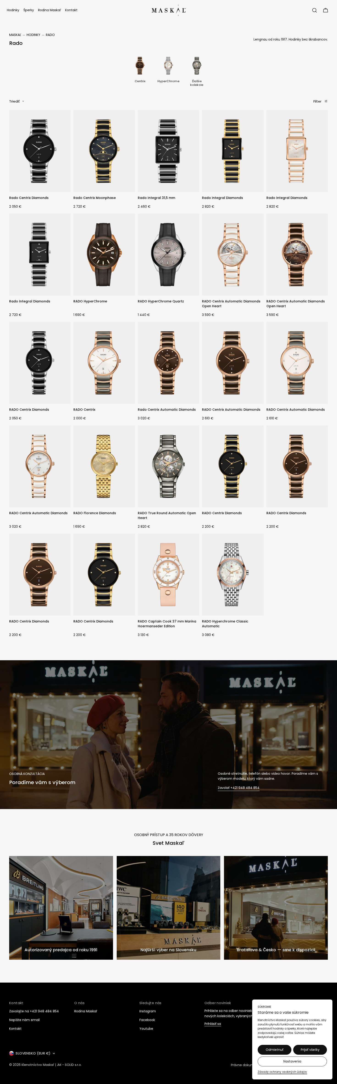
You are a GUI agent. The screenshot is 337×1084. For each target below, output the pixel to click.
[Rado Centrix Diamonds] (40, 151)
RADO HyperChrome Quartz (161, 301)
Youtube (146, 1028)
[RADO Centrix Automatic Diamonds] (232, 363)
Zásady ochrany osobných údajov (282, 1072)
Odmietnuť (274, 1049)
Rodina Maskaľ (85, 1011)
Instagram (147, 1011)
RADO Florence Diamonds (94, 513)
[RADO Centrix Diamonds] (40, 363)
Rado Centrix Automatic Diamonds (167, 409)
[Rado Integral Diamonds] (232, 151)
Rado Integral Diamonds (222, 198)
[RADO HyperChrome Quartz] (168, 255)
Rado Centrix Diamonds (29, 198)
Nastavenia (292, 1061)
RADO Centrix (84, 409)
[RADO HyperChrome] (104, 255)
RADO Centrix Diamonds (29, 409)
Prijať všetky (310, 1049)
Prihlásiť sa (212, 1024)
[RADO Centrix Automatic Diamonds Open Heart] (232, 255)
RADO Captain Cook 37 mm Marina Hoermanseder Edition (167, 623)
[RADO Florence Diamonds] (104, 466)
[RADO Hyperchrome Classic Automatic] (232, 575)
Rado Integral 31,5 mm (156, 198)
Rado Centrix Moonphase (94, 198)
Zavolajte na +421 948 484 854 (34, 1011)
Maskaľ (15, 35)
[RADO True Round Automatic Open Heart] (168, 466)
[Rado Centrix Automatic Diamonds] (168, 363)
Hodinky (33, 35)
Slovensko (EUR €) (33, 1053)
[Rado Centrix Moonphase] (104, 151)
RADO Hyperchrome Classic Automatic (225, 623)
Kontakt (15, 1028)
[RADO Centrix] (104, 363)
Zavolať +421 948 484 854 (239, 788)
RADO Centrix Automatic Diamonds (231, 409)
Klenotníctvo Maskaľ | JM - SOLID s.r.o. (52, 1065)
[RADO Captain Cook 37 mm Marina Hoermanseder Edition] (168, 575)
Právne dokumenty (246, 1065)
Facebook (147, 1020)
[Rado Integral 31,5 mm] (168, 151)
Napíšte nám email (24, 1020)
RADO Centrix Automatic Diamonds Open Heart (231, 303)
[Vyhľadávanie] (314, 10)
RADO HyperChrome (90, 301)
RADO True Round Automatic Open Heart (167, 515)
